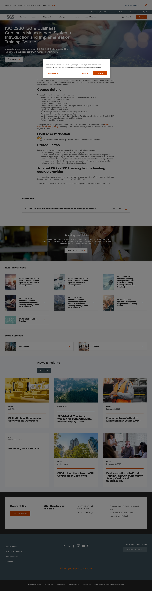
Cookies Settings (53, 73)
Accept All (100, 73)
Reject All (85, 73)
